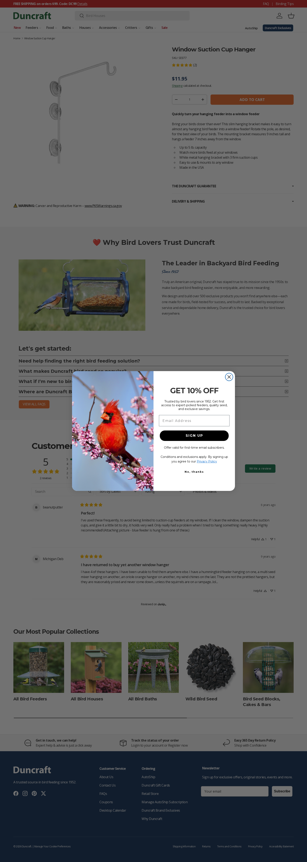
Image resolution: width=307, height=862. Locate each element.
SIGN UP (194, 436)
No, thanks (194, 471)
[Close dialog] (229, 377)
